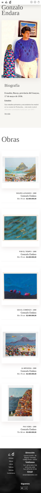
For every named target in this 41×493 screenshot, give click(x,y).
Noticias (11, 470)
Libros (11, 464)
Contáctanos (11, 473)
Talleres (11, 467)
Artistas (11, 458)
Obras (11, 461)
